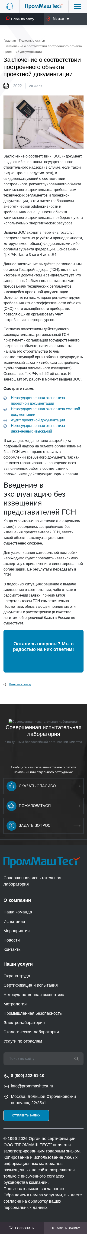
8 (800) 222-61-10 (27, 1075)
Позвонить (24, 1228)
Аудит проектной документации (38, 420)
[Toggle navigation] (77, 6)
